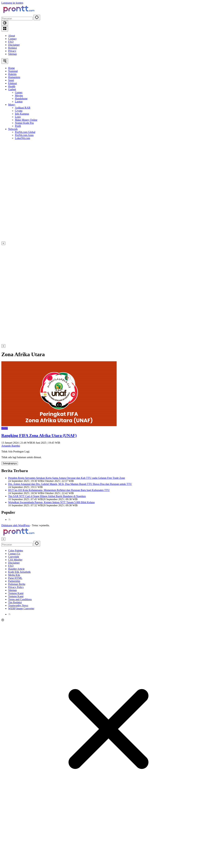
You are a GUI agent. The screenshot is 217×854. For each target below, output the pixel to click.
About (11, 35)
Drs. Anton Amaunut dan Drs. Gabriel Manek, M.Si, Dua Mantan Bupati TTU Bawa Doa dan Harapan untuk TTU (70, 484)
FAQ (11, 41)
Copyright (13, 556)
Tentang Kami (15, 593)
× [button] (3, 539)
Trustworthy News (18, 605)
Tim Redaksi (15, 602)
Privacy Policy (16, 587)
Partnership (14, 581)
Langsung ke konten (12, 2)
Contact (12, 38)
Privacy (12, 50)
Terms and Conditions (20, 599)
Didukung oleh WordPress (15, 525)
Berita (4, 428)
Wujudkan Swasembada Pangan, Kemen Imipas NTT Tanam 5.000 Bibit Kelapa (51, 502)
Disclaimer (14, 44)
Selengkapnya (10, 463)
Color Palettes (15, 550)
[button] (36, 17)
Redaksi (12, 47)
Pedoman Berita (16, 584)
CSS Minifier (15, 559)
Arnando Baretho (10, 445)
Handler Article (16, 568)
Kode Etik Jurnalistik (19, 571)
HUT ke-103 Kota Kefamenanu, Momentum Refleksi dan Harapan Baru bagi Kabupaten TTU (59, 490)
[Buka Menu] (4, 29)
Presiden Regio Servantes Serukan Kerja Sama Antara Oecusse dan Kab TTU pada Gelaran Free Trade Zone (66, 477)
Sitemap (12, 54)
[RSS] (9, 519)
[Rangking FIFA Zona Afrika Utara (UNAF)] (59, 425)
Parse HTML (15, 578)
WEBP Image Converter (21, 608)
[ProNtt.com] (18, 13)
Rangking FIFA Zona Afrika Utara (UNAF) (39, 435)
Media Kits (14, 575)
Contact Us (14, 553)
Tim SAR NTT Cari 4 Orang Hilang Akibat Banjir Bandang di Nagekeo (47, 496)
